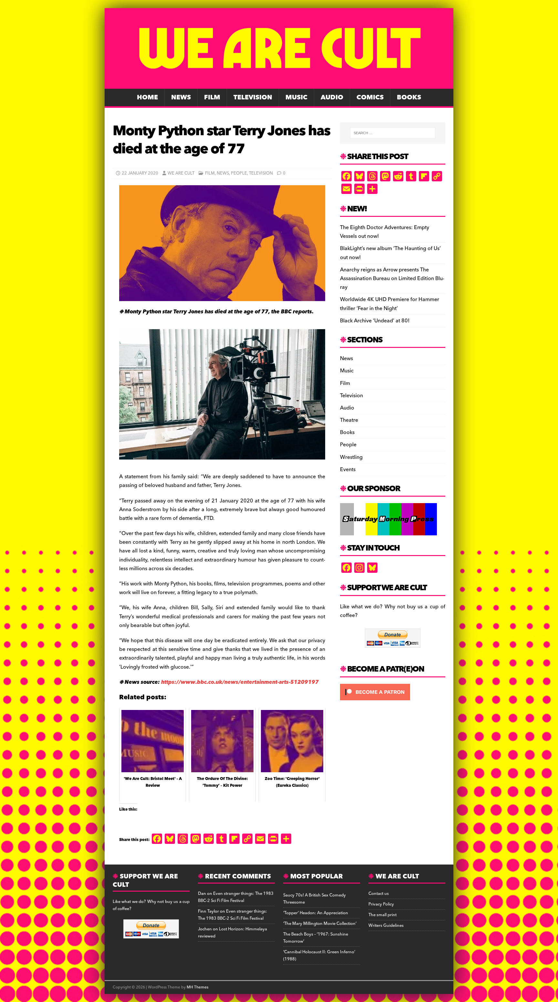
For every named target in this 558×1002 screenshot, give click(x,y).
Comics (370, 97)
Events (348, 469)
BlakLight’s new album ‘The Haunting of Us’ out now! (390, 253)
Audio (332, 97)
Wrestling (351, 457)
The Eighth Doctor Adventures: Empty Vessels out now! (384, 232)
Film (212, 97)
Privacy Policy (381, 904)
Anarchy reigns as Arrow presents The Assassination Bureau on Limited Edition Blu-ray (392, 278)
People (239, 173)
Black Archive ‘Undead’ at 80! (374, 320)
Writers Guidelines (386, 925)
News (181, 97)
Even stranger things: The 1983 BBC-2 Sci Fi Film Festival (236, 897)
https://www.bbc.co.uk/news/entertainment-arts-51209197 (240, 682)
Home (147, 97)
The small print (382, 914)
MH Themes (197, 987)
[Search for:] (392, 132)
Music (296, 97)
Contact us (378, 893)
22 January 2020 (140, 173)
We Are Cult (181, 173)
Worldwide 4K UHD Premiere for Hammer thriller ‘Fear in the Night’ (389, 304)
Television (252, 97)
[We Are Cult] (279, 84)
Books (409, 97)
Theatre (349, 420)
